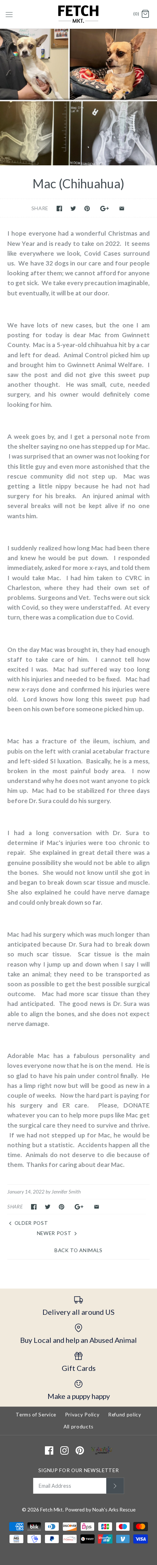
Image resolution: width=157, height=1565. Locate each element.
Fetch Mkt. (52, 1510)
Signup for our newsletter (78, 1470)
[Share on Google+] (104, 208)
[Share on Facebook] (59, 208)
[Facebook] (49, 1450)
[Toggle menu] (9, 14)
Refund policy (124, 1414)
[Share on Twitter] (73, 208)
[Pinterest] (80, 1450)
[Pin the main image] (87, 208)
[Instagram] (64, 1450)
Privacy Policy (82, 1414)
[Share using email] (122, 208)
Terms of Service (36, 1414)
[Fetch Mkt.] (78, 14)
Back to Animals (78, 1250)
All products (78, 1427)
